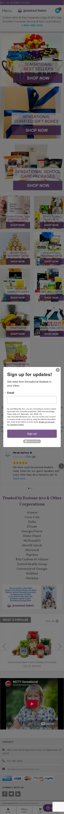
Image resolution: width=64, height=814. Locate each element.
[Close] (58, 370)
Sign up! (32, 433)
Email (10, 392)
